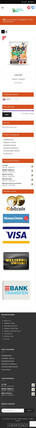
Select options (19, 71)
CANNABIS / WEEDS (9, 142)
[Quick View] (23, 49)
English (8, 99)
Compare (7, 339)
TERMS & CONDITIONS (11, 328)
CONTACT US (8, 333)
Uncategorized (7, 153)
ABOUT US (7, 321)
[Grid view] (3, 31)
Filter (7, 114)
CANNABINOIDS (8, 140)
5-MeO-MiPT (18, 75)
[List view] (6, 31)
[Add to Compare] (18, 49)
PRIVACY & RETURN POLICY (12, 331)
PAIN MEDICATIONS (9, 145)
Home (7, 19)
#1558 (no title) (8, 336)
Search (29, 410)
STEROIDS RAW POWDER (11, 151)
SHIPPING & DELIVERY (11, 326)
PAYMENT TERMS (9, 323)
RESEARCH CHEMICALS (11, 148)
